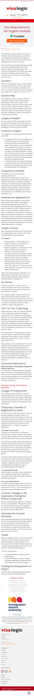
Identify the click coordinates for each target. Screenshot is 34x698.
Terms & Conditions (6, 679)
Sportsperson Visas (16, 48)
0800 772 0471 (18, 15)
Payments (3, 677)
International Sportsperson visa (18, 580)
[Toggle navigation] (2, 20)
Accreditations (4, 652)
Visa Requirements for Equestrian (17, 591)
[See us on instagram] (2, 671)
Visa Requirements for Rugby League (18, 585)
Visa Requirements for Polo (18, 589)
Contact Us (4, 660)
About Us (22, 1)
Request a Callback (17, 17)
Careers (3, 664)
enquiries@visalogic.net (10, 644)
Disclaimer (3, 683)
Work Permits (7, 48)
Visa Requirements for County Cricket (17, 587)
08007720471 (7, 642)
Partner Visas (4, 658)
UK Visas (3, 654)
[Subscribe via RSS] (10, 671)
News (26, 1)
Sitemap (3, 662)
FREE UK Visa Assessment (17, 41)
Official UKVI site (24, 623)
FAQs (30, 1)
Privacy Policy (4, 681)
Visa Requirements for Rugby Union (18, 583)
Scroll (29, 693)
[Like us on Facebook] (6, 671)
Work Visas (4, 656)
